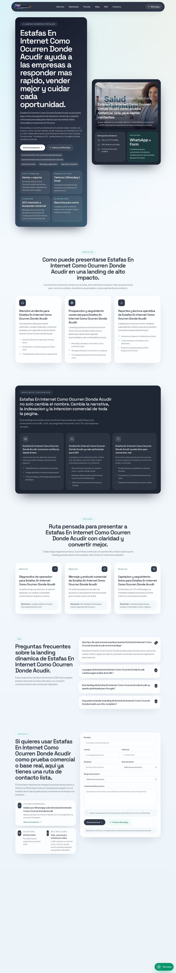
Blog (97, 7)
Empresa (87, 761)
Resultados (74, 7)
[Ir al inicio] (23, 6)
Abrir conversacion (31, 821)
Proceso (87, 7)
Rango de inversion (92, 773)
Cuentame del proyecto (94, 786)
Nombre (87, 737)
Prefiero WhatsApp (120, 822)
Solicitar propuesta (31, 147)
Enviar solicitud (93, 822)
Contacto (117, 7)
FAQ (106, 7)
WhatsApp (155, 7)
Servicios (60, 7)
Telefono (125, 749)
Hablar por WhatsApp (61, 147)
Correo (87, 749)
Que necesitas (128, 761)
